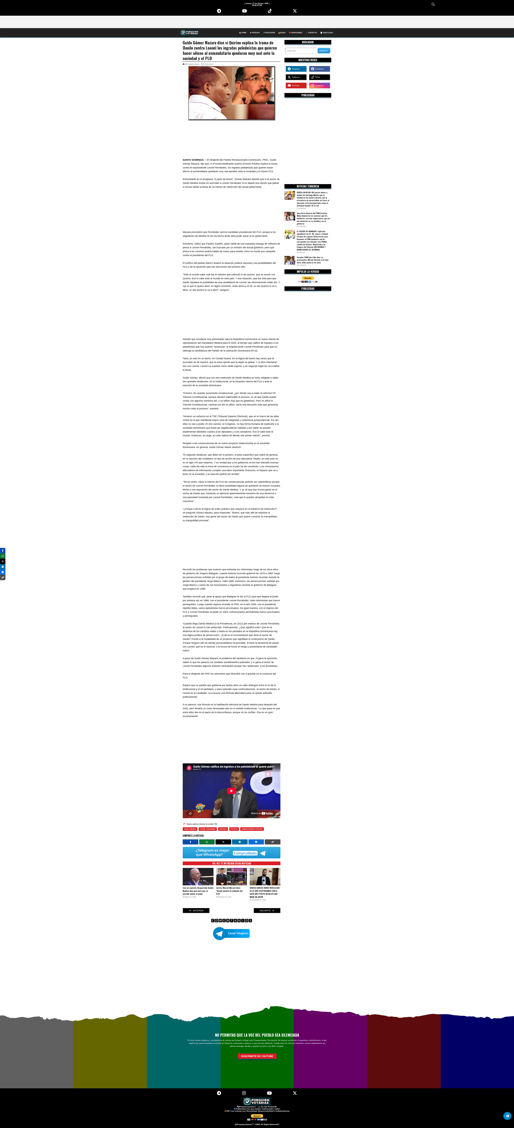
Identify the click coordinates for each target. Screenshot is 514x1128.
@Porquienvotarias (192, 64)
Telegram (295, 69)
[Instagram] (244, 1094)
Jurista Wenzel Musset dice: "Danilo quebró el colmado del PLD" (229, 890)
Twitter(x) (295, 77)
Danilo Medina (190, 829)
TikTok (317, 77)
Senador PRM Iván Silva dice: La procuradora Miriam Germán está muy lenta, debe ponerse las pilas (312, 260)
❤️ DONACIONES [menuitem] (295, 33)
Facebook (319, 69)
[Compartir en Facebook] (190, 841)
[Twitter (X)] (295, 12)
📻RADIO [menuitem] (282, 33)
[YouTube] (244, 12)
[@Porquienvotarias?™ (244, 1124)
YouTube (295, 85)
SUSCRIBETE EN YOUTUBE (257, 1056)
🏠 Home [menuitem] (242, 33)
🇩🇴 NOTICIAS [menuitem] (255, 33)
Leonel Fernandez (208, 829)
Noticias (223, 829)
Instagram (319, 85)
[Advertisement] (257, 22)
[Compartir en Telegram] (240, 841)
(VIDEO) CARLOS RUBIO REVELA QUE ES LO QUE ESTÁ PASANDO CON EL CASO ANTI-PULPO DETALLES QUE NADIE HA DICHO (265, 892)
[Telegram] (219, 12)
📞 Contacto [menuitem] (311, 33)
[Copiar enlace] (272, 841)
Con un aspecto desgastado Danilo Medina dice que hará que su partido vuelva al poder (198, 890)
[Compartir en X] (223, 841)
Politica (234, 829)
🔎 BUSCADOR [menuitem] (269, 33)
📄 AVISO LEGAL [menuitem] (326, 33)
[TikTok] (270, 12)
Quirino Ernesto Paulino (252, 829)
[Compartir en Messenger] (256, 841)
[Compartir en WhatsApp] (207, 841)
